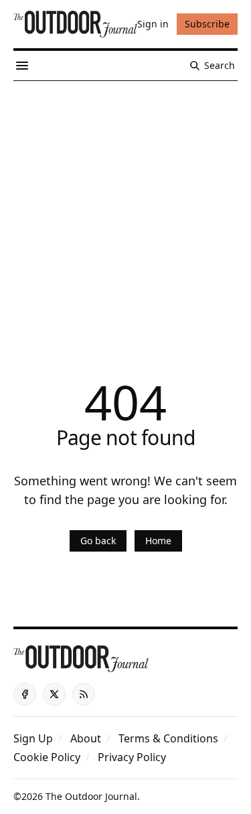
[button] (33, 738)
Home (158, 540)
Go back (98, 540)
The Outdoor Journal (91, 796)
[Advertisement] (125, 213)
